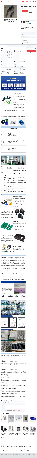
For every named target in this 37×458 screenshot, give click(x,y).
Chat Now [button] (32, 52)
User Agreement (21, 455)
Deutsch (17, 454)
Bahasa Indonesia (34, 454)
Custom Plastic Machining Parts (16, 450)
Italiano (15, 454)
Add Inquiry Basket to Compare (10, 21)
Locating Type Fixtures (15, 446)
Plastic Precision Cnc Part (22, 450)
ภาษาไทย (28, 454)
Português (9, 454)
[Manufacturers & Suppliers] (4, 1)
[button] (24, 47)
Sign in (35, 1)
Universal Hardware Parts (3, 446)
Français (11, 454)
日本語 (24, 454)
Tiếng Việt (32, 454)
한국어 (23, 454)
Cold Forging (11, 446)
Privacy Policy (27, 455)
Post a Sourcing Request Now (17, 410)
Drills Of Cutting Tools (29, 446)
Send (5, 410)
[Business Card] (35, 48)
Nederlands (19, 454)
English (5, 454)
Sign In (22, 43)
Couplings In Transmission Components (22, 446)
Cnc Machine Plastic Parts (3, 450)
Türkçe (29, 454)
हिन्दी (26, 454)
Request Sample (30, 12)
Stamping (8, 446)
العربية (21, 454)
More (1, 451)
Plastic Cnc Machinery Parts (9, 450)
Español (6, 454)
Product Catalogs (8, 438)
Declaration (24, 455)
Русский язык (13, 454)
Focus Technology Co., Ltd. (15, 455)
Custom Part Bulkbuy (28, 450)
